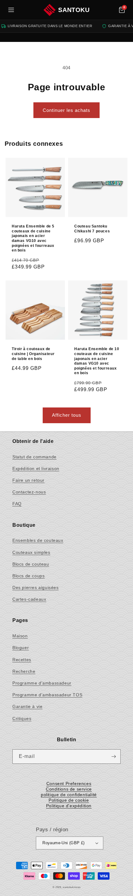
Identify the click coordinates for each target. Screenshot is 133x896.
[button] (122, 10)
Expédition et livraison (35, 468)
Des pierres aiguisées (35, 587)
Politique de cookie (69, 800)
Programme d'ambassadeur (41, 683)
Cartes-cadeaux (29, 599)
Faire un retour (28, 480)
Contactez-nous (29, 491)
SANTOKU (73, 9)
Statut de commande (34, 456)
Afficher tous (66, 415)
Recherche (23, 671)
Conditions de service (69, 789)
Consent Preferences (68, 783)
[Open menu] (11, 10)
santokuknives (71, 887)
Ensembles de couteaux (37, 540)
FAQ (17, 503)
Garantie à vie (27, 706)
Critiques (21, 718)
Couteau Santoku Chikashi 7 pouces (92, 228)
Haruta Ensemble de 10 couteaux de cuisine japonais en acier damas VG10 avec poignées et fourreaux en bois (96, 361)
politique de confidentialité (69, 794)
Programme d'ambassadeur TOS (47, 694)
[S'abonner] (113, 756)
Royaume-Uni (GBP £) (63, 843)
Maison (20, 635)
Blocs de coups (28, 575)
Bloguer (20, 647)
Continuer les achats (66, 110)
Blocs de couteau (30, 564)
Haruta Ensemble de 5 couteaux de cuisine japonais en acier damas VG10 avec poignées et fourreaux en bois (33, 238)
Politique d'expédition (69, 805)
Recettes (21, 659)
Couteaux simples (31, 552)
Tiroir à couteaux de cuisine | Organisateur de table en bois (33, 354)
